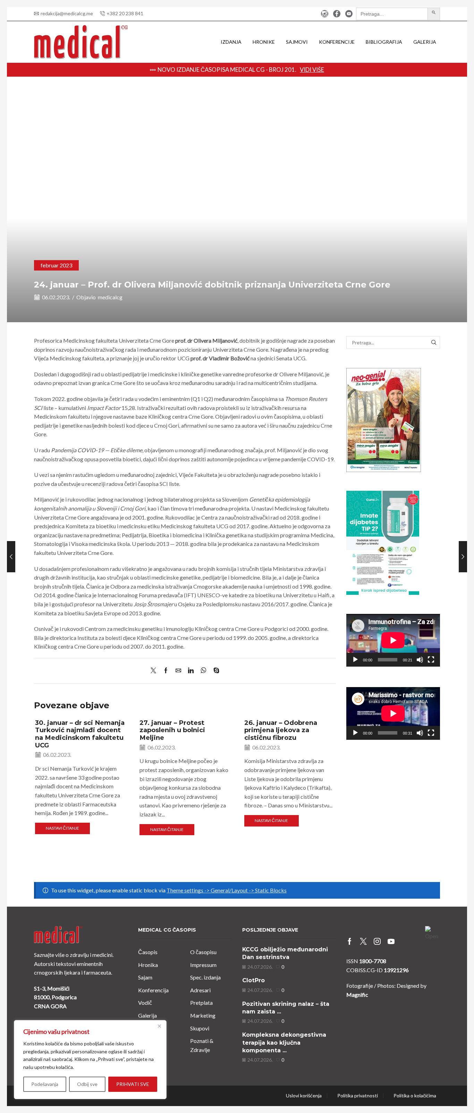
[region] (90, 1059)
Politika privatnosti (357, 1095)
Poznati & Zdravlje (201, 1045)
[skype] (214, 670)
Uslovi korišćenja (304, 1095)
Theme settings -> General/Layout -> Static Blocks (227, 890)
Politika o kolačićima (414, 1095)
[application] (393, 640)
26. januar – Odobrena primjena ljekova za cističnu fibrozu (280, 730)
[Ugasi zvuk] (419, 659)
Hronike (264, 42)
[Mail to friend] (178, 670)
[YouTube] (349, 14)
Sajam (145, 977)
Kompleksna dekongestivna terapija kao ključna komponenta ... (284, 1042)
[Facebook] (336, 14)
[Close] (159, 1026)
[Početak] (355, 659)
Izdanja (231, 42)
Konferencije (337, 42)
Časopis (148, 952)
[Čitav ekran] (431, 659)
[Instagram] (324, 14)
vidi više (312, 69)
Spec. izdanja (205, 977)
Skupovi (199, 1028)
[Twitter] (155, 670)
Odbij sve (87, 1084)
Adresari (200, 990)
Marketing (202, 1015)
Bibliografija (384, 42)
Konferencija (153, 990)
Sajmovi (297, 42)
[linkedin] (191, 670)
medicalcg (110, 297)
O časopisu (203, 952)
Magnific (357, 994)
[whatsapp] (203, 670)
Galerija (424, 42)
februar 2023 (56, 265)
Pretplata (201, 1002)
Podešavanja (44, 1084)
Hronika (148, 964)
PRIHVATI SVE (132, 1084)
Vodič (145, 1002)
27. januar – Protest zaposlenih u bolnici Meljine (172, 730)
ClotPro (253, 980)
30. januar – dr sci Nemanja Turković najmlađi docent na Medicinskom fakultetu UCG (80, 734)
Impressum (203, 964)
